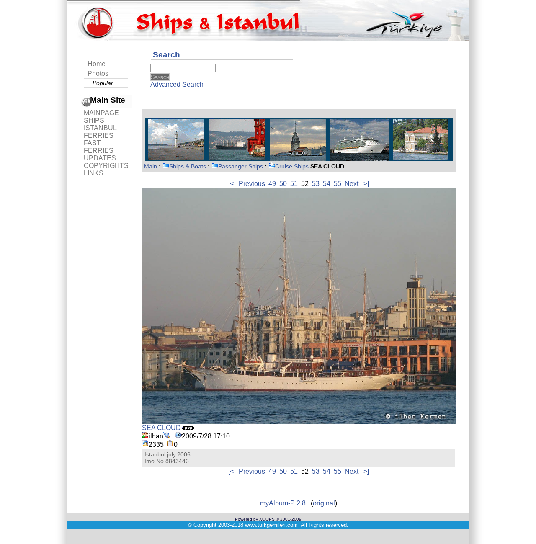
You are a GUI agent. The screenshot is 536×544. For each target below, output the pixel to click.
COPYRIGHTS (106, 165)
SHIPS (94, 120)
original (324, 503)
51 (294, 183)
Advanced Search (177, 84)
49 (272, 183)
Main (150, 166)
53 (316, 183)
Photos (98, 73)
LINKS (93, 173)
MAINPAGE (101, 112)
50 (283, 183)
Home (97, 63)
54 (326, 183)
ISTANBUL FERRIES (100, 131)
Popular (103, 83)
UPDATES (100, 158)
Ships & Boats (187, 166)
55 (337, 183)
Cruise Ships (292, 166)
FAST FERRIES (98, 146)
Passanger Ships (240, 166)
